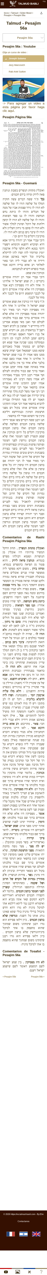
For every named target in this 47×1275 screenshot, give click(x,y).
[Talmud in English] (36, 1234)
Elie (42, 1214)
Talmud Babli (28, 3)
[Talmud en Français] (11, 1234)
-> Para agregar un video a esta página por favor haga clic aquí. (23, 107)
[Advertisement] (25, 983)
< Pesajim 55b (9, 977)
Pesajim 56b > (37, 977)
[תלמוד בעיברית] (23, 1234)
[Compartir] (41, 13)
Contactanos (23, 1221)
